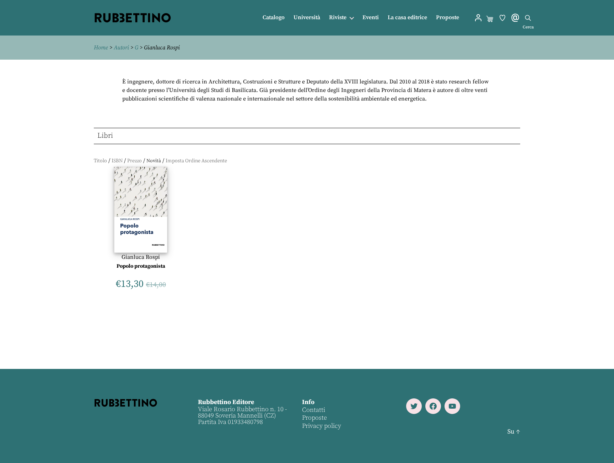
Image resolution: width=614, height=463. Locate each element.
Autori (121, 47)
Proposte (447, 17)
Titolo (100, 161)
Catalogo (274, 17)
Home (101, 47)
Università (306, 17)
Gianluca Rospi (141, 257)
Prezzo (134, 161)
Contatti (313, 410)
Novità (153, 161)
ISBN (117, 161)
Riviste (337, 17)
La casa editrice (407, 17)
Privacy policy (321, 426)
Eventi (370, 17)
